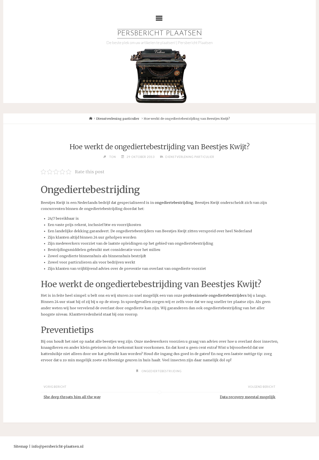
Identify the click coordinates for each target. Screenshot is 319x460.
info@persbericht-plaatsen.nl (57, 446)
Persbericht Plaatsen (159, 33)
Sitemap (21, 446)
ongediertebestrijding (174, 202)
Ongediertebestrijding (161, 371)
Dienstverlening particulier (117, 119)
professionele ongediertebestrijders (215, 295)
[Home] (90, 119)
